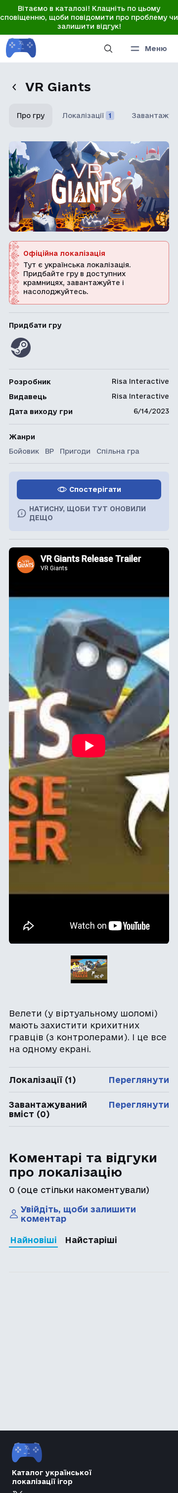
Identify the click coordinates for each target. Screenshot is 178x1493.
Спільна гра (117, 451)
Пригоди (75, 451)
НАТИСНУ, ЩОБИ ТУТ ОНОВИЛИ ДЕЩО (87, 513)
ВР (49, 451)
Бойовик (24, 451)
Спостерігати (95, 489)
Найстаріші (91, 1240)
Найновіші (33, 1240)
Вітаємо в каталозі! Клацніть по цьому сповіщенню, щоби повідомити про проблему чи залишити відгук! (89, 17)
